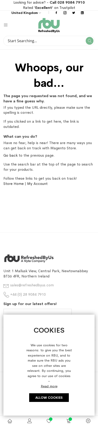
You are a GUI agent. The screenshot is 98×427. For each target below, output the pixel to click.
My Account (37, 183)
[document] (49, 365)
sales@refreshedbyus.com (32, 285)
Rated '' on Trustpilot (49, 7)
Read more (49, 386)
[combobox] (49, 41)
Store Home (13, 183)
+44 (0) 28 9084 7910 (28, 294)
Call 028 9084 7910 (67, 2)
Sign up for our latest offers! (30, 303)
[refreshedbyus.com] (72, 25)
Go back (10, 155)
